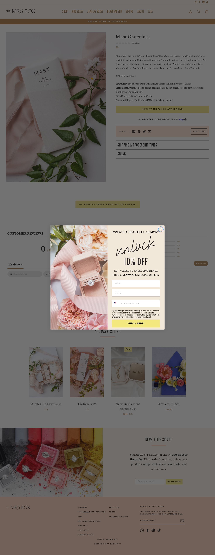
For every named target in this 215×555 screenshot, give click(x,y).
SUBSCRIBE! (136, 323)
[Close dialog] (160, 229)
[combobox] (117, 303)
